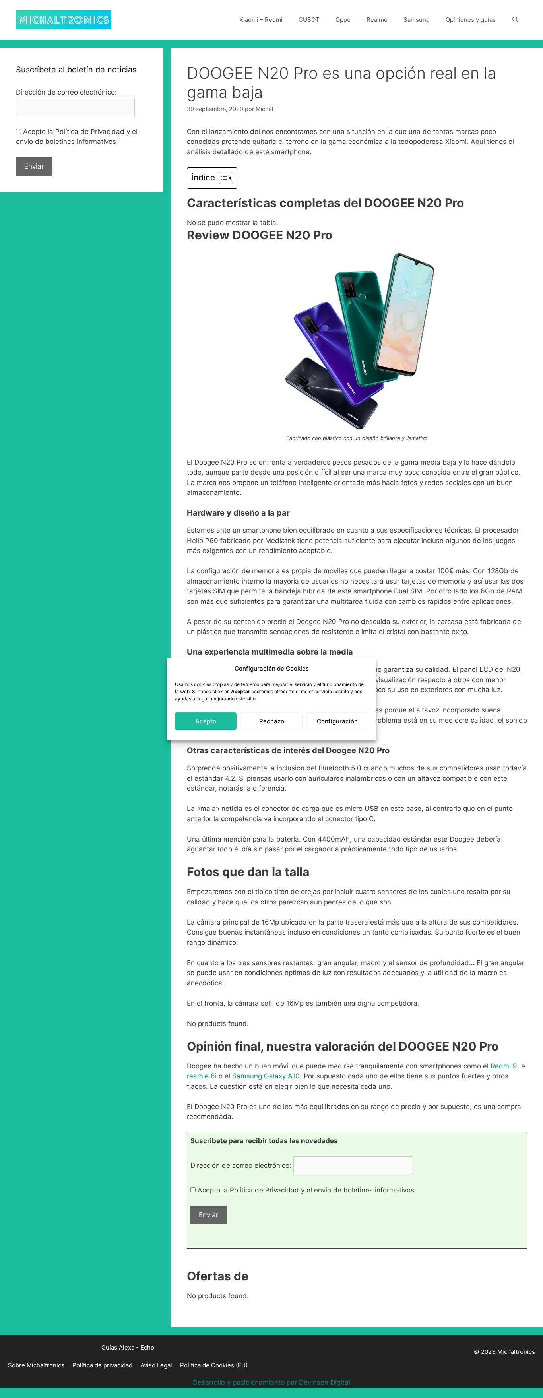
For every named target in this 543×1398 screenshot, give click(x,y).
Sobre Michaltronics (36, 1365)
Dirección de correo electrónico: (241, 1165)
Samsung (416, 19)
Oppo (343, 19)
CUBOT (309, 19)
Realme (377, 19)
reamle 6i (202, 1076)
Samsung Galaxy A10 (266, 1076)
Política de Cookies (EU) (214, 1365)
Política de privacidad (102, 1365)
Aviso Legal (156, 1365)
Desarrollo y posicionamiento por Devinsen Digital (271, 1382)
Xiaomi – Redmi (261, 19)
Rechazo (271, 721)
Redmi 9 (504, 1066)
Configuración (337, 721)
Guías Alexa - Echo (127, 1347)
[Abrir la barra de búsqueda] (515, 20)
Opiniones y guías (471, 19)
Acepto (205, 721)
